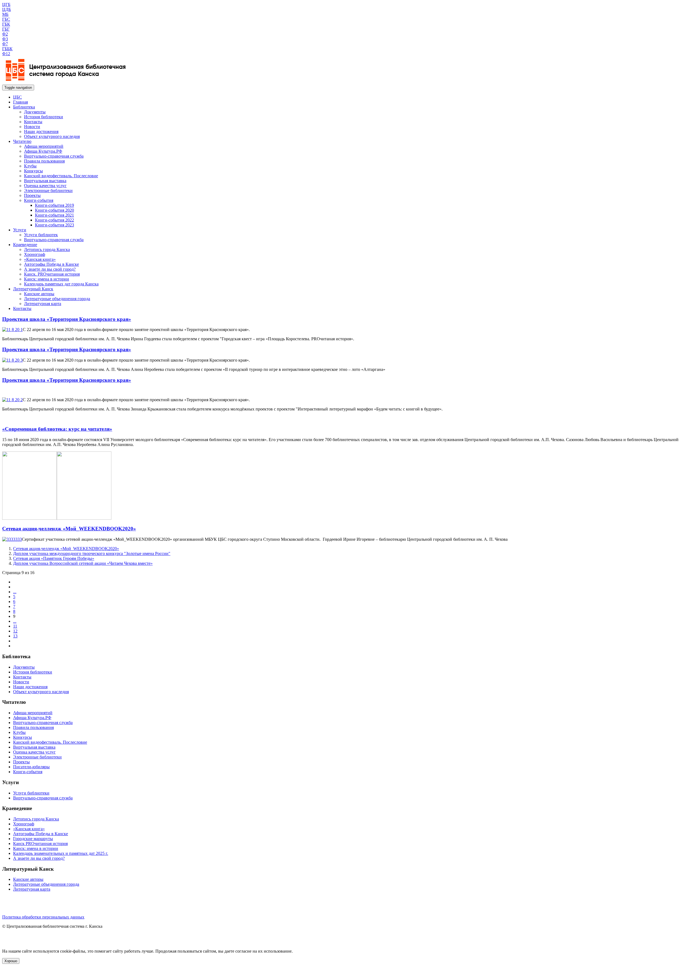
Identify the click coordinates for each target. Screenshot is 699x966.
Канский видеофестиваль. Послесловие (61, 175)
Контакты (33, 121)
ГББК (7, 48)
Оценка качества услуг (45, 185)
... (14, 591)
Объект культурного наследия (52, 136)
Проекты (32, 195)
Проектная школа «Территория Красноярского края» (66, 319)
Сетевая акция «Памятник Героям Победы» (53, 558)
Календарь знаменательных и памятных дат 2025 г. (60, 853)
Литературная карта (42, 303)
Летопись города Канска (47, 249)
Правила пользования (44, 161)
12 (15, 631)
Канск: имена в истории (46, 279)
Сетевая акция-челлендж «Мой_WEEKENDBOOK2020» (69, 528)
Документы (35, 112)
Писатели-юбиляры (31, 766)
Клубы (30, 166)
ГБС (6, 19)
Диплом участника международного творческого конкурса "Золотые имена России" (91, 553)
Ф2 (5, 34)
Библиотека (24, 107)
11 (15, 626)
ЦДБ (6, 9)
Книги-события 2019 (54, 205)
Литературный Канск (33, 288)
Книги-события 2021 (54, 215)
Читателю (22, 141)
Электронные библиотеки (48, 190)
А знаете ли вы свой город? (50, 269)
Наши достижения (41, 131)
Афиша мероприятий (43, 146)
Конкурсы (33, 171)
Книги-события (38, 200)
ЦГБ (6, 4)
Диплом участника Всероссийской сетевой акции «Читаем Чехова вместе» (83, 563)
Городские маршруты (33, 838)
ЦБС (17, 97)
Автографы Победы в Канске (51, 264)
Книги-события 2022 (54, 220)
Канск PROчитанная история (40, 843)
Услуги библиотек (41, 234)
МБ (5, 14)
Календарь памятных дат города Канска (61, 284)
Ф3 (5, 39)
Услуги (19, 230)
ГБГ (6, 29)
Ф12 (6, 53)
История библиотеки (43, 116)
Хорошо (10, 961)
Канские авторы (39, 293)
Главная (20, 102)
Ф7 (5, 44)
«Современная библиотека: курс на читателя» (57, 429)
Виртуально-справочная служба (54, 156)
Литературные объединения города (57, 298)
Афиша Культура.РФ (43, 151)
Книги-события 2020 (54, 210)
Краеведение (25, 244)
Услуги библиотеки (31, 793)
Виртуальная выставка (45, 180)
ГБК (6, 24)
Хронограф (34, 254)
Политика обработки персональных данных (43, 917)
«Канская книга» (40, 259)
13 (15, 636)
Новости (32, 126)
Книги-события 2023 (54, 225)
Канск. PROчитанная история (52, 274)
